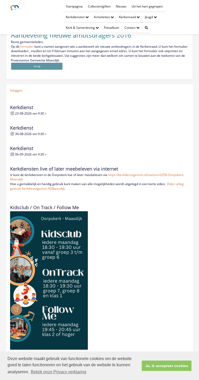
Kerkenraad (128, 17)
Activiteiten (102, 17)
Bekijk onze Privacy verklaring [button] (58, 372)
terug (37, 66)
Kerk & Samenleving (81, 27)
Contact (130, 27)
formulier (27, 46)
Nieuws (121, 6)
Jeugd (149, 17)
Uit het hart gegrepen (147, 6)
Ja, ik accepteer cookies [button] (166, 366)
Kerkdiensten (76, 17)
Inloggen (16, 90)
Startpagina (74, 6)
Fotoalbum (111, 27)
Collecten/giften (99, 6)
